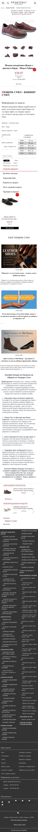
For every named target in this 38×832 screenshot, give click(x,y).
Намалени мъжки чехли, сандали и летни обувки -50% (28, 616)
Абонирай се (8, 499)
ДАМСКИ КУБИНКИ (9, 631)
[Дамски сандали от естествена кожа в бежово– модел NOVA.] (7, 510)
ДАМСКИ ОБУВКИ (7, 677)
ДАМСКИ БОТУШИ (7, 649)
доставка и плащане (7, 770)
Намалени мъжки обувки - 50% (29, 592)
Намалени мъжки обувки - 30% (29, 668)
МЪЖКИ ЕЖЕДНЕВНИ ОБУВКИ (23, 7)
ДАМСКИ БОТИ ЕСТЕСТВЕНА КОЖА (8, 635)
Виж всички (7, 524)
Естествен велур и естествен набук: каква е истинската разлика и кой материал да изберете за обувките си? (19, 316)
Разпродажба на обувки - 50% (28, 579)
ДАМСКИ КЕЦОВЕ (9, 698)
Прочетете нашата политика (19, 820)
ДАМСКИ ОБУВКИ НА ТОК (9, 706)
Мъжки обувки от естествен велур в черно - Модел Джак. (10, 218)
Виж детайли (10, 228)
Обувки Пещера (7, 156)
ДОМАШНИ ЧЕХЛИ (26, 716)
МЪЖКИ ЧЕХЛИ (27, 544)
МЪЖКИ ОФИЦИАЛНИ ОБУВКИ (9, 733)
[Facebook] (3, 792)
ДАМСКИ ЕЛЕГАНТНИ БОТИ (9, 627)
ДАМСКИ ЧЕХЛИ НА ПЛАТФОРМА (9, 589)
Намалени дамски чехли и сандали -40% (28, 649)
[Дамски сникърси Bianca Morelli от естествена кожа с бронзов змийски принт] (7, 492)
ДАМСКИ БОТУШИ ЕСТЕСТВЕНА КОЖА (8, 653)
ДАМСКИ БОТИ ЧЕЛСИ (10, 641)
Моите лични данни (20, 824)
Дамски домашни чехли (28, 719)
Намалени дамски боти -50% (28, 588)
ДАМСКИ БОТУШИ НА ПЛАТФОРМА (9, 657)
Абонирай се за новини (11, 521)
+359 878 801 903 (14, 788)
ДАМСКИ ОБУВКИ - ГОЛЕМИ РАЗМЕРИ (26, 723)
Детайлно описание (10, 173)
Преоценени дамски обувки (27, 689)
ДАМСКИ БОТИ (6, 617)
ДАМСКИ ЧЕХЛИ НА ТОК (9, 584)
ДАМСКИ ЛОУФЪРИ (9, 722)
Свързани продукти (10, 169)
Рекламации (22, 763)
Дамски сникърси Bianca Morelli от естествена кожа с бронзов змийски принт (23, 489)
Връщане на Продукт (25, 759)
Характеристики (9, 178)
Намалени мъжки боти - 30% (28, 663)
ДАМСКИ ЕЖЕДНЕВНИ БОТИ (9, 623)
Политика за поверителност (27, 766)
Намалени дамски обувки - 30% (29, 677)
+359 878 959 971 (14, 785)
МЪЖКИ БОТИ (24, 547)
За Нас (3, 759)
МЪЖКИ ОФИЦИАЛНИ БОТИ (28, 563)
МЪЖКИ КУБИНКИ (27, 554)
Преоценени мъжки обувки (27, 694)
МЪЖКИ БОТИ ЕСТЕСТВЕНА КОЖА (27, 550)
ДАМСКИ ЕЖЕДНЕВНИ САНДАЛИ (10, 540)
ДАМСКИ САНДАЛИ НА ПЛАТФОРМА (10, 558)
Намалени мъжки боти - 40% (28, 626)
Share (7, 160)
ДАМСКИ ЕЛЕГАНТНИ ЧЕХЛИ (9, 575)
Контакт (3, 763)
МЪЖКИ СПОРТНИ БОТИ (29, 560)
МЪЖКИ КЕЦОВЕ (27, 533)
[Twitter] (7, 792)
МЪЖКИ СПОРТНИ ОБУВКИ (8, 738)
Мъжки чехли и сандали (29, 710)
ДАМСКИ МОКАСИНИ (9, 719)
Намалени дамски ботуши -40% (27, 636)
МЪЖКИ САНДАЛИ (28, 541)
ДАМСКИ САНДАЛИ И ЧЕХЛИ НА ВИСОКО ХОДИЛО (9, 607)
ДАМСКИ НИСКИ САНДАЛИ (8, 554)
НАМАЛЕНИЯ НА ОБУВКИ (28, 575)
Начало (2, 7)
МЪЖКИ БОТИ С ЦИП (28, 557)
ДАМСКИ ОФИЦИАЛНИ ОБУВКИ (9, 685)
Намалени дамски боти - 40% (29, 631)
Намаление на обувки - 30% (28, 659)
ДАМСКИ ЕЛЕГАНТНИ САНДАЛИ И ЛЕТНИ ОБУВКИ (9, 594)
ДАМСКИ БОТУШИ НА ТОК (9, 662)
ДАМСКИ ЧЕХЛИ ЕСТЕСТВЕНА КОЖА (8, 580)
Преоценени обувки (27, 685)
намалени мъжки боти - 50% (28, 597)
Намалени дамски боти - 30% (29, 672)
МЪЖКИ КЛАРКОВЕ (28, 567)
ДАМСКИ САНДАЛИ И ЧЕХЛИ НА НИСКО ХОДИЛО (9, 601)
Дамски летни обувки (28, 703)
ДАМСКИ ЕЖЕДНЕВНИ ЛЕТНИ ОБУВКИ (9, 612)
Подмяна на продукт (11, 182)
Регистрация (4, 756)
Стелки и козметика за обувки (27, 571)
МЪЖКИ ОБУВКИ (10, 7)
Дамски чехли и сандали (29, 700)
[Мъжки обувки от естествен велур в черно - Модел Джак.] (10, 207)
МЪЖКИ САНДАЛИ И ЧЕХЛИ (28, 537)
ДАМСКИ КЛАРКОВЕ (9, 639)
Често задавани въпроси (12, 187)
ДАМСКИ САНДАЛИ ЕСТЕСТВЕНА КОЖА (9, 549)
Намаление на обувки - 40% (28, 622)
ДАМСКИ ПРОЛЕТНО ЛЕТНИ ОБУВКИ (9, 715)
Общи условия (5, 766)
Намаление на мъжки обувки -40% (28, 640)
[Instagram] (11, 792)
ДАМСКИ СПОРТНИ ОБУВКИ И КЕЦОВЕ (8, 690)
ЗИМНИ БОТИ (7, 619)
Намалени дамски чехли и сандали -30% (28, 682)
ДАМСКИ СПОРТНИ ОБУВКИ (9, 694)
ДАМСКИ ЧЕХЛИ (8, 567)
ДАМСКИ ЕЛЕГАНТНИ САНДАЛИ (9, 545)
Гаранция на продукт (11, 192)
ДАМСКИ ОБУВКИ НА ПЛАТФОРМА (9, 711)
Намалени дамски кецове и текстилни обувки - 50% (29, 611)
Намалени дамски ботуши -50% (27, 583)
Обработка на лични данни (27, 770)
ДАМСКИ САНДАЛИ (9, 536)
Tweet (16, 160)
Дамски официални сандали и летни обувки (28, 707)
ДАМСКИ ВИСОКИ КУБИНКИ (8, 666)
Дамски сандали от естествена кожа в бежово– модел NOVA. (23, 508)
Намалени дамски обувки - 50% (29, 602)
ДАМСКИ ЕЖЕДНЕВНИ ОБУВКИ (9, 680)
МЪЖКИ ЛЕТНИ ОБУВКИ (29, 530)
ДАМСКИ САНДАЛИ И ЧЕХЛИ (8, 533)
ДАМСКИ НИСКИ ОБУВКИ (7, 702)
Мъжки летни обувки (28, 713)
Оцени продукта (7, 163)
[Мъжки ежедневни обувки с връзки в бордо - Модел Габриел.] (7, 49)
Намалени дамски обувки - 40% (29, 645)
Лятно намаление (27, 697)
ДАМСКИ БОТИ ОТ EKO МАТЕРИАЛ (9, 645)
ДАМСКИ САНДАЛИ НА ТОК (10, 563)
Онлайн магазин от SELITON (19, 830)
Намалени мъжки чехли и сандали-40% (29, 654)
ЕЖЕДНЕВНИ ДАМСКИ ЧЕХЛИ (10, 570)
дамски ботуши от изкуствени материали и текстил (9, 672)
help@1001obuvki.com (14, 781)
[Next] (32, 493)
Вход (2, 752)
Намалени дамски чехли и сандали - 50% (28, 606)
